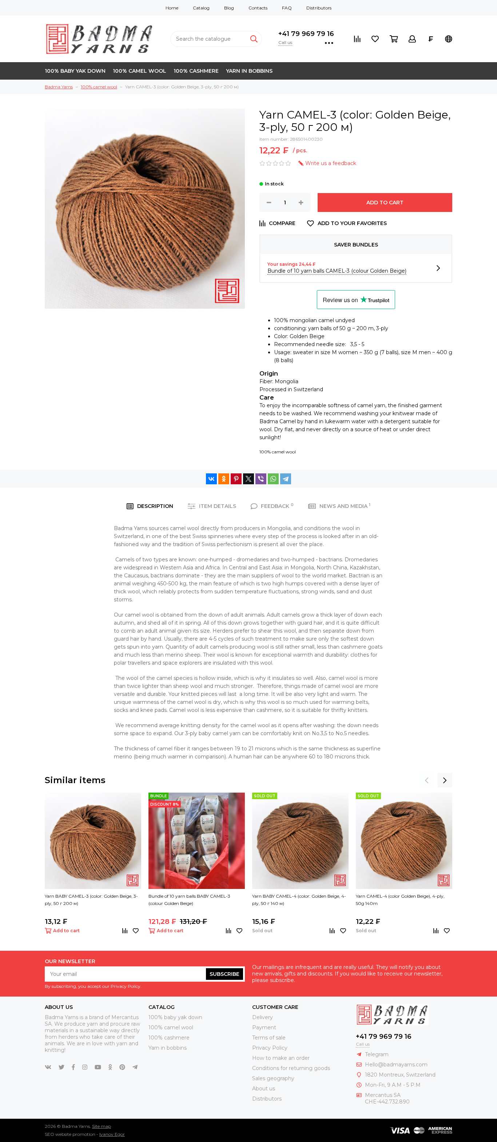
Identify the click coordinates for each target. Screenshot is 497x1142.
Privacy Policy (269, 1048)
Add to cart (384, 202)
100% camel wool (139, 71)
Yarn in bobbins (249, 71)
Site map (101, 1126)
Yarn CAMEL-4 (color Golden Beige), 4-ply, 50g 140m (400, 899)
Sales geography (273, 1078)
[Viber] (260, 478)
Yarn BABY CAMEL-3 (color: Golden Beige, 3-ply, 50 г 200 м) (91, 899)
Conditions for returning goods (291, 1068)
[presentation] (427, 780)
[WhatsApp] (273, 478)
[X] (248, 478)
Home (172, 8)
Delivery (262, 1017)
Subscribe (224, 974)
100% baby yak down (75, 71)
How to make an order (281, 1058)
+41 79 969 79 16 (306, 34)
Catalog (201, 8)
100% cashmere (196, 71)
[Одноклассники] (223, 478)
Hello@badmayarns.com (396, 1064)
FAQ (287, 8)
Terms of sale (269, 1037)
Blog (229, 8)
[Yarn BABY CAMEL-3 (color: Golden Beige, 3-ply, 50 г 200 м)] (93, 841)
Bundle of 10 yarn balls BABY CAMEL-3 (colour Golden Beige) (189, 899)
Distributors (318, 8)
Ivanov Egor (112, 1134)
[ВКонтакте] (211, 478)
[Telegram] (285, 478)
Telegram (377, 1054)
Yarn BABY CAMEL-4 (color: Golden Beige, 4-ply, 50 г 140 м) (299, 899)
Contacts (258, 8)
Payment (264, 1027)
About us (263, 1088)
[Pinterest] (236, 478)
